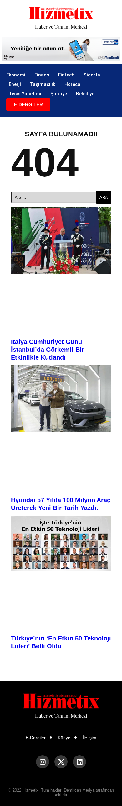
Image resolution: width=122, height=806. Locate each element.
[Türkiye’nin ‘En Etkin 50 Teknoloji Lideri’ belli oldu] (61, 543)
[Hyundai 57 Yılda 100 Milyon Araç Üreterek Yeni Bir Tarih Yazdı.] (61, 398)
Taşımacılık (42, 84)
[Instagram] (42, 761)
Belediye (85, 94)
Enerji (15, 84)
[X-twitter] (61, 761)
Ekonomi (15, 75)
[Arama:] (53, 197)
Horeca (72, 84)
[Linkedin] (79, 761)
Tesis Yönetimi (25, 94)
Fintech (66, 75)
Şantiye (58, 94)
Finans (41, 75)
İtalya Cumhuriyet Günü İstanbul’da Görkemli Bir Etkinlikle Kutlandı (47, 349)
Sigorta (92, 75)
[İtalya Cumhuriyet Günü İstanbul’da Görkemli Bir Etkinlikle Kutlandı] (61, 240)
